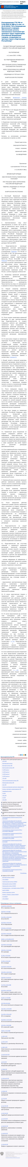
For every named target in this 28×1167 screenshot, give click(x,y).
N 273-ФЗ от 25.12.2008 (6, 944)
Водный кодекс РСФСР (8, 877)
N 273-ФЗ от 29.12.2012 (6, 922)
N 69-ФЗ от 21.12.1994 (6, 911)
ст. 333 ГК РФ (4, 1036)
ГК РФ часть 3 (5, 774)
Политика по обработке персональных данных (13, 1157)
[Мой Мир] (25, 754)
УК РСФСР (5, 896)
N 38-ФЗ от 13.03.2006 (6, 950)
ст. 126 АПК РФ (4, 1126)
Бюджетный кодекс (7, 763)
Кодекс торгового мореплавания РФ (11, 789)
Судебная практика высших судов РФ (12, 802)
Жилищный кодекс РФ (8, 782)
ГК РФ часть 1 (5, 769)
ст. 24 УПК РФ (4, 1118)
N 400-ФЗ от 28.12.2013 (6, 906)
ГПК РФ (4, 778)
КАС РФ (4, 784)
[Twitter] (22, 754)
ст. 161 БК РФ (4, 1091)
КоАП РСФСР (5, 890)
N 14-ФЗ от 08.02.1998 (6, 985)
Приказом (14, 251)
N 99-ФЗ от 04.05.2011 (6, 977)
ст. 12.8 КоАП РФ (5, 1078)
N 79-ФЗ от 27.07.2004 (6, 928)
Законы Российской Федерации (10, 804)
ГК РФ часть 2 (5, 772)
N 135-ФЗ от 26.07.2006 (6, 972)
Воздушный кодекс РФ (8, 767)
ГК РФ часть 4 (5, 776)
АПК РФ (4, 761)
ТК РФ (4, 793)
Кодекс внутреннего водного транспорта (13, 787)
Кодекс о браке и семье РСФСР (10, 894)
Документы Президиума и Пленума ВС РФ (13, 815)
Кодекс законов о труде (8, 892)
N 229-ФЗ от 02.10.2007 (6, 1019)
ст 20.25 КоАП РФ (5, 1054)
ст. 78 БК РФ (4, 1069)
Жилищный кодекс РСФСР (9, 883)
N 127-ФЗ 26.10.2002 (5, 1003)
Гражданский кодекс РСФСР (9, 881)
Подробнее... (23, 873)
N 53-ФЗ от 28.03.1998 (6, 1025)
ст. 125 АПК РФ (4, 1144)
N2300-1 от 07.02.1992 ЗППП (7, 939)
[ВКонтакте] (21, 754)
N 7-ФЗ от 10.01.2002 (5, 955)
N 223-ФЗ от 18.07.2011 (6, 990)
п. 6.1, (13, 641)
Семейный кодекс (7, 791)
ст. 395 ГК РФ (4, 1047)
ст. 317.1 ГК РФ (4, 1041)
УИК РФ (4, 795)
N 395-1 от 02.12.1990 (5, 1030)
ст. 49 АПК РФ (4, 1133)
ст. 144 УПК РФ (4, 1106)
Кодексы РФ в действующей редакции (12, 759)
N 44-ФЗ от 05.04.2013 (6, 1014)
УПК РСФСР (5, 898)
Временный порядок (20, 97)
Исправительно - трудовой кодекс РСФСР (13, 888)
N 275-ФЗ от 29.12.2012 (6, 933)
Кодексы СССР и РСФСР (8, 875)
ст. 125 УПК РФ (4, 1113)
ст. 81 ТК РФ (4, 1062)
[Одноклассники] (24, 754)
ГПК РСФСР (5, 879)
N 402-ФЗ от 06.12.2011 (6, 966)
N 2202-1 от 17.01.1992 (5, 997)
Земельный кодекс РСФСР (9, 886)
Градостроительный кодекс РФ (10, 780)
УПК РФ (4, 799)
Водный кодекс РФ (7, 765)
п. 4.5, (16, 670)
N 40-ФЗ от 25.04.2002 (6, 917)
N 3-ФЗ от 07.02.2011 (5, 961)
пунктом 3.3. (13, 357)
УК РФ (4, 797)
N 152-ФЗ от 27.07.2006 (6, 1008)
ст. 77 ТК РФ (4, 1098)
